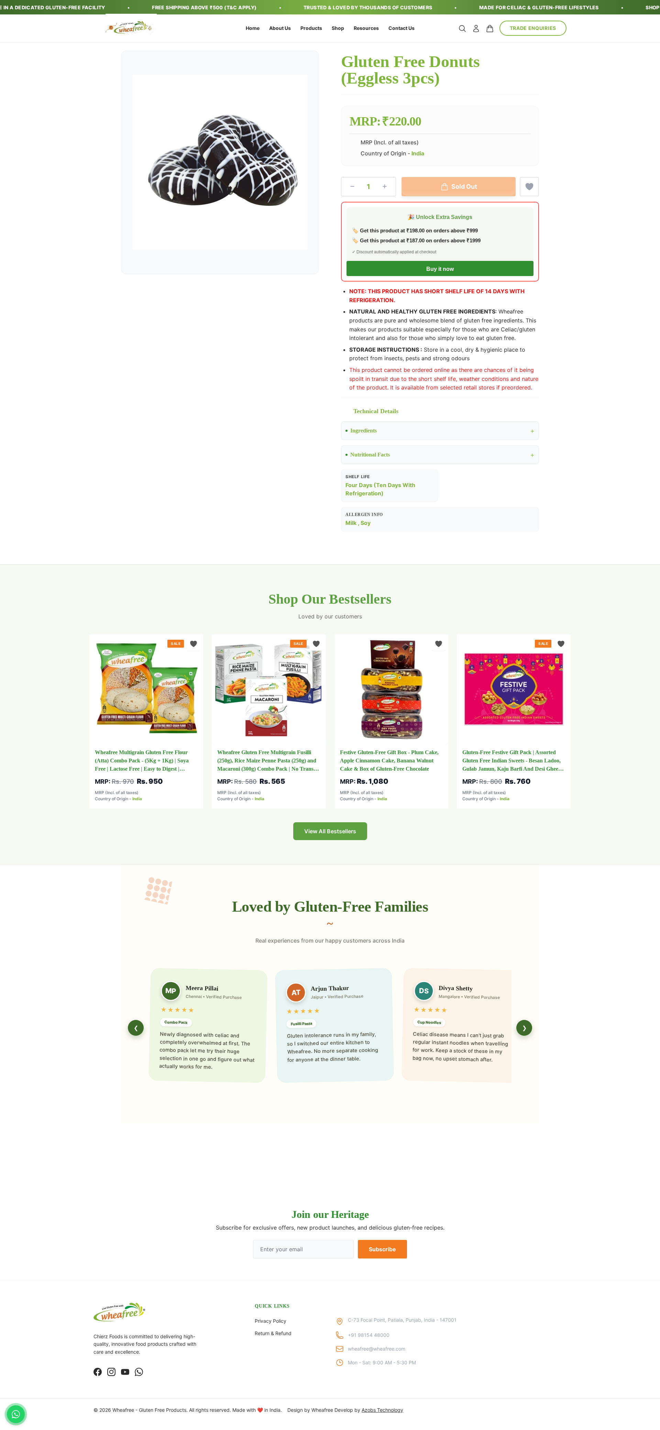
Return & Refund (273, 1333)
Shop (338, 28)
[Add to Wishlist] (529, 186)
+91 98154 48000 (368, 1335)
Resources (366, 28)
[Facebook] (98, 1371)
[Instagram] (111, 1371)
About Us (280, 28)
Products (311, 28)
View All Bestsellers (330, 831)
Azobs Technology (382, 1410)
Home (253, 28)
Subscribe (382, 1249)
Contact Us (401, 28)
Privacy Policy (270, 1321)
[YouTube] (125, 1371)
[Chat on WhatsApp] (16, 1414)
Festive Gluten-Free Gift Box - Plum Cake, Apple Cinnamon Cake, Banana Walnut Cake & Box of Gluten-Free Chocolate (389, 760)
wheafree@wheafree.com (376, 1349)
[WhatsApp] (139, 1371)
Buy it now (440, 269)
